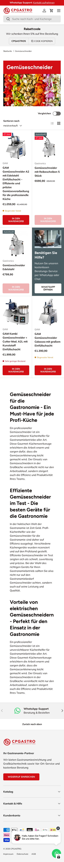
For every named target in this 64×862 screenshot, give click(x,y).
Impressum (8, 854)
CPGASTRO (16, 849)
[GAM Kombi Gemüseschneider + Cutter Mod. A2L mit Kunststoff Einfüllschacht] (16, 312)
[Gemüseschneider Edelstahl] (16, 243)
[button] (51, 10)
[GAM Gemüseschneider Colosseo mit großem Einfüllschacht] (48, 312)
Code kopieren (43, 41)
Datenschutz (22, 854)
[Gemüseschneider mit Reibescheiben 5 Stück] (48, 146)
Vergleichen (44, 113)
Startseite (7, 51)
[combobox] (32, 18)
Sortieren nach (11, 120)
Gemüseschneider (23, 51)
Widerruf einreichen (21, 776)
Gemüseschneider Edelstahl (14, 267)
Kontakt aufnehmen (43, 2)
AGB (34, 854)
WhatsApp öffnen (48, 288)
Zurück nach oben (32, 724)
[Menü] (58, 10)
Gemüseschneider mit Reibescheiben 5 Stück (47, 171)
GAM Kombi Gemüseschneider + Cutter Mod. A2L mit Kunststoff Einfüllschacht (15, 341)
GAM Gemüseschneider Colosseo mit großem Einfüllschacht (47, 339)
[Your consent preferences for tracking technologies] (58, 856)
